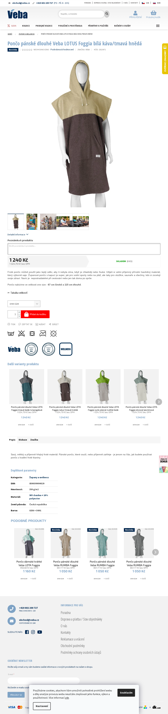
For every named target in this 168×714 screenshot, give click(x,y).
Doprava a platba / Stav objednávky (107, 3)
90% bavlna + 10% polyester (38, 497)
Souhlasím (126, 693)
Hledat (106, 14)
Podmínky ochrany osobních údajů (81, 652)
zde (67, 698)
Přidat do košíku (38, 314)
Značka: (83, 49)
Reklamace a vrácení (72, 639)
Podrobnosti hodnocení (62, 49)
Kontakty (134, 3)
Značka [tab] (34, 440)
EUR (158, 3)
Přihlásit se (16, 695)
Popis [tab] (12, 440)
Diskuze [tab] (23, 440)
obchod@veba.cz (29, 621)
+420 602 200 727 (28, 609)
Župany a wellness (39, 477)
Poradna (87, 3)
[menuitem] (15, 25)
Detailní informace (16, 234)
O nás (126, 3)
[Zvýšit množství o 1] (19, 312)
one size (21, 424)
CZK (147, 3)
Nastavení (42, 706)
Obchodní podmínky (73, 645)
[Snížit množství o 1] (19, 316)
